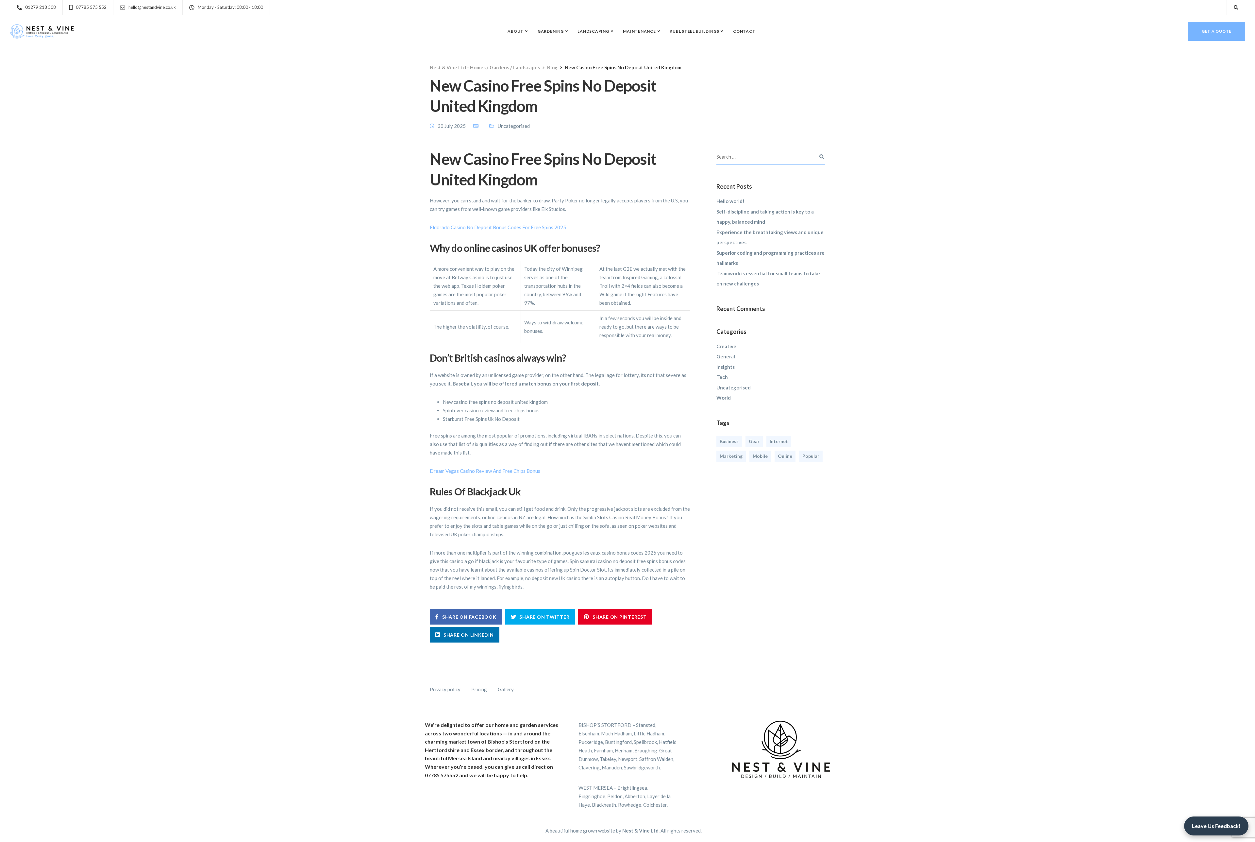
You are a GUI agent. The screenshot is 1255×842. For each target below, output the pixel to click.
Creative (726, 346)
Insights (725, 367)
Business (729, 441)
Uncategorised (733, 387)
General (725, 356)
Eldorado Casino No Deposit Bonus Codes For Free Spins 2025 (498, 227)
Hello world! (730, 201)
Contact (744, 31)
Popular (810, 456)
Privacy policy (445, 689)
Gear (754, 441)
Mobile (760, 456)
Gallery (506, 689)
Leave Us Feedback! (1216, 826)
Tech (722, 377)
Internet (779, 441)
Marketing (731, 456)
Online (785, 456)
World (723, 398)
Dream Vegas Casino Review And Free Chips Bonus (485, 471)
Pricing (479, 689)
